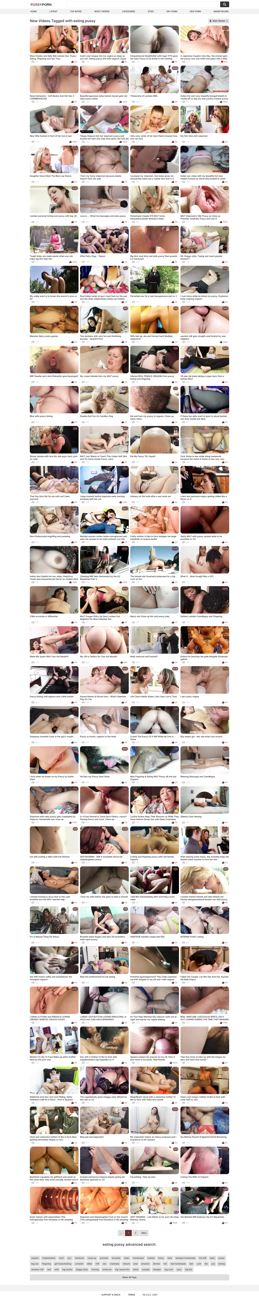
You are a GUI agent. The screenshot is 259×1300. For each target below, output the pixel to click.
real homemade (178, 1263)
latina (135, 1269)
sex (104, 1263)
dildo (89, 1263)
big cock (169, 1269)
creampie (114, 1263)
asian (126, 1258)
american (107, 1269)
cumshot (79, 1263)
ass (213, 1263)
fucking (95, 1269)
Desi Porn (195, 11)
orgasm (35, 1258)
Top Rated (76, 11)
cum (199, 1263)
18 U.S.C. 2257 (150, 1294)
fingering (46, 1263)
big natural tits (122, 1269)
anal (136, 1263)
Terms (131, 1294)
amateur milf (37, 1269)
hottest (151, 1258)
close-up (92, 1258)
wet (191, 1263)
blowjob (157, 1269)
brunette (116, 1258)
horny (161, 1258)
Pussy (41, 4)
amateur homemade (185, 1258)
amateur (145, 1263)
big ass (34, 1263)
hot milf (202, 1258)
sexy (179, 1269)
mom (61, 1258)
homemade (138, 1258)
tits (206, 1263)
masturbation (48, 1258)
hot (165, 1263)
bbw (170, 1258)
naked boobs (221, 11)
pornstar (104, 1258)
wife (57, 1269)
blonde (156, 1263)
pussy (221, 1258)
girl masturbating (63, 1263)
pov (69, 1258)
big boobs (67, 1269)
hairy (212, 1258)
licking (222, 1263)
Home (33, 11)
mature (126, 1263)
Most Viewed (101, 11)
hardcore (79, 1258)
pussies (145, 1269)
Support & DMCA (110, 1294)
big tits (188, 1269)
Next (144, 1233)
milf (97, 1263)
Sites (151, 11)
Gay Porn (171, 11)
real (49, 1269)
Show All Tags (129, 1277)
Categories (128, 11)
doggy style (82, 1269)
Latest (53, 11)
